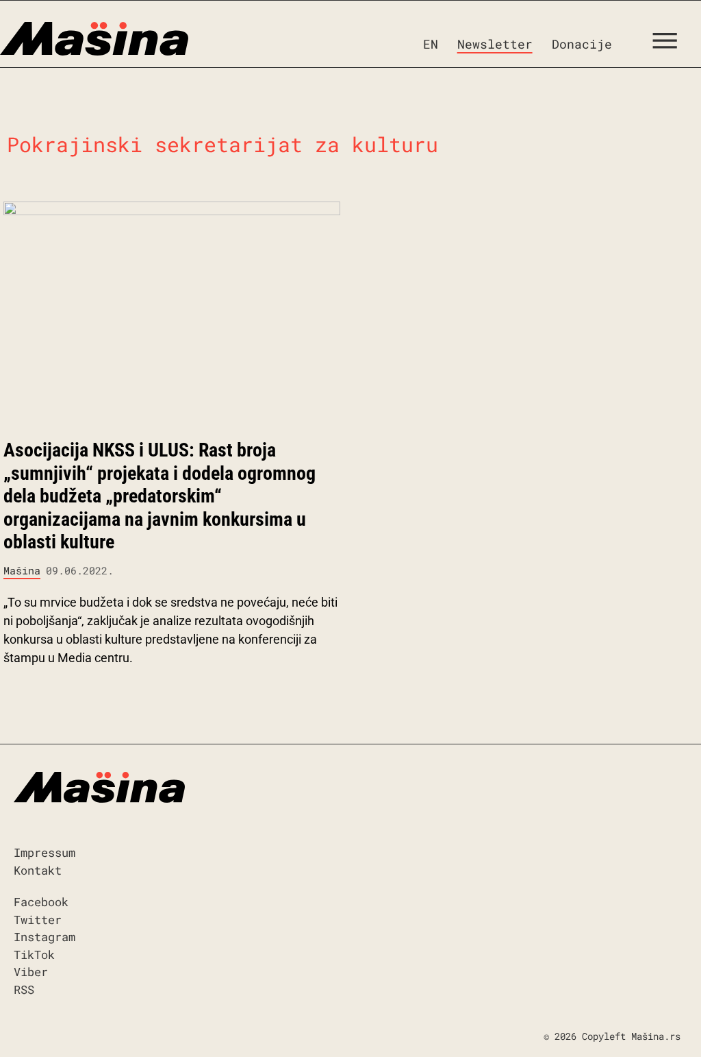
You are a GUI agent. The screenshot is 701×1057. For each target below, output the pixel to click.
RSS (24, 989)
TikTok (34, 954)
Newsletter (495, 44)
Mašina (21, 570)
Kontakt (38, 870)
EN (430, 44)
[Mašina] (94, 39)
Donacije (582, 44)
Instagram (44, 937)
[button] (670, 44)
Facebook (41, 902)
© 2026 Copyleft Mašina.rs (612, 1036)
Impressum (44, 852)
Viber (31, 972)
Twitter (38, 919)
